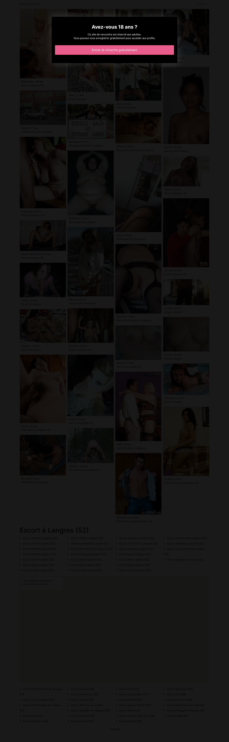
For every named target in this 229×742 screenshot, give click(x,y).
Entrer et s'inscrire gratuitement (114, 50)
